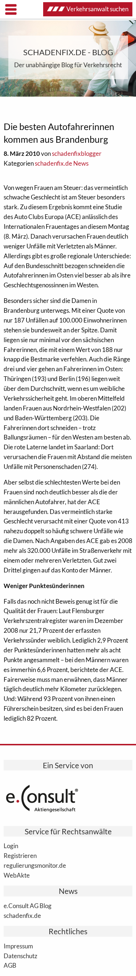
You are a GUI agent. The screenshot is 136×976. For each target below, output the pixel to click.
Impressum (18, 945)
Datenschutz (20, 955)
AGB (10, 965)
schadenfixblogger (77, 153)
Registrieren (20, 855)
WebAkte (17, 875)
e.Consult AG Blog (27, 905)
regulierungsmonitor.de (35, 865)
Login (11, 845)
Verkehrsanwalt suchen (97, 9)
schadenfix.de (22, 915)
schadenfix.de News (61, 163)
